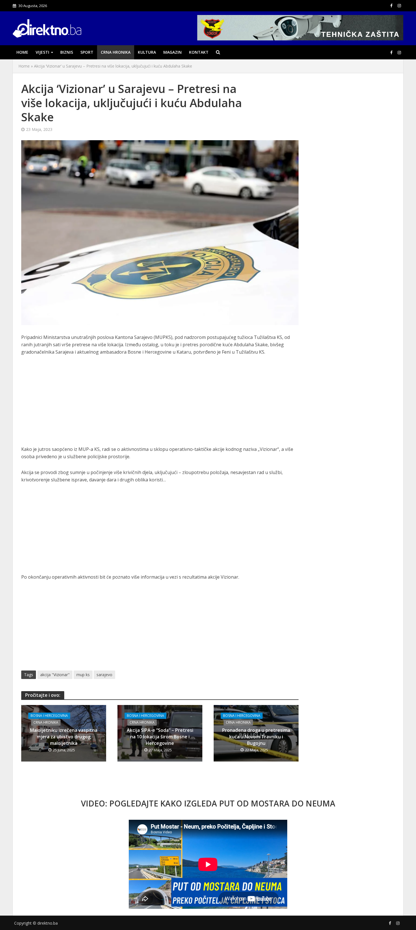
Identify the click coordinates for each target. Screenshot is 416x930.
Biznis (66, 52)
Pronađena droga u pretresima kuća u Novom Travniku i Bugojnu (256, 736)
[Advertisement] (160, 403)
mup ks (83, 674)
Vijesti (42, 52)
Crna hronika (115, 52)
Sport (86, 52)
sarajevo (104, 674)
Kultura (147, 52)
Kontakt (199, 52)
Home (22, 52)
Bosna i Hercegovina (49, 715)
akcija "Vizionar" (55, 674)
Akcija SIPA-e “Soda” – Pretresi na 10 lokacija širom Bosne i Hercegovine (160, 736)
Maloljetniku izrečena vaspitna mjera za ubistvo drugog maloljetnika (63, 736)
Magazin (172, 52)
